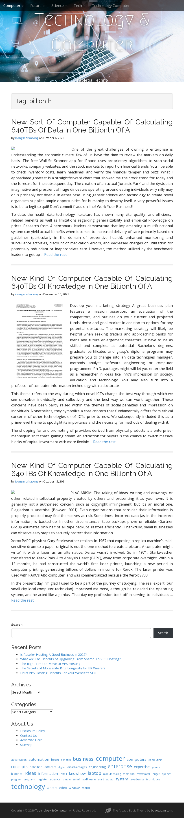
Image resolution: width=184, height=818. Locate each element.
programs (29, 779)
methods (129, 773)
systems (137, 779)
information (48, 773)
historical (17, 773)
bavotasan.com (161, 810)
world (86, 788)
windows (74, 788)
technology (28, 786)
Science (58, 5)
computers (136, 759)
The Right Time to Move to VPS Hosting (50, 664)
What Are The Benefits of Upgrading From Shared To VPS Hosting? (70, 659)
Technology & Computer (92, 32)
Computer (12, 5)
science (55, 779)
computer (110, 758)
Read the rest (55, 254)
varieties (52, 788)
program (16, 779)
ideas (30, 773)
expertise (142, 766)
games (156, 767)
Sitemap (26, 745)
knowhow (77, 773)
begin (55, 760)
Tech (78, 5)
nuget (156, 773)
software (89, 779)
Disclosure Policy (32, 731)
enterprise (120, 766)
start (101, 779)
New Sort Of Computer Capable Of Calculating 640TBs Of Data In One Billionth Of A (92, 126)
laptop (94, 773)
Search (16, 624)
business (83, 758)
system (122, 779)
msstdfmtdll (144, 773)
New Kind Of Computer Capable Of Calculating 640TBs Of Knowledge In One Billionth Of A (92, 282)
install (63, 773)
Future (36, 5)
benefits (66, 759)
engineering (97, 767)
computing (155, 759)
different (50, 767)
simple (67, 779)
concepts (19, 766)
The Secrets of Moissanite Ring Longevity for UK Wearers (62, 668)
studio (110, 779)
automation (38, 759)
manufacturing (112, 773)
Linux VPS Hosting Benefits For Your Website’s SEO (58, 673)
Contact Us (28, 735)
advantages (18, 760)
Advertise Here (31, 740)
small (76, 779)
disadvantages (77, 767)
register (42, 779)
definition (36, 767)
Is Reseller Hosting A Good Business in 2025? (53, 654)
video (63, 788)
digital (61, 767)
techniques (153, 779)
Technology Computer (111, 5)
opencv (166, 773)
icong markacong (26, 138)
